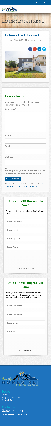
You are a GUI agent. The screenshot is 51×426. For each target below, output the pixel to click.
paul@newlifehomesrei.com (14, 414)
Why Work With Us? (11, 397)
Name (8, 136)
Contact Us (7, 400)
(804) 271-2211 (42, 2)
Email (8, 146)
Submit (25, 341)
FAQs (4, 395)
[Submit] (25, 259)
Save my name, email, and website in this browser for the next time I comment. (25, 171)
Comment (10, 109)
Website (9, 157)
